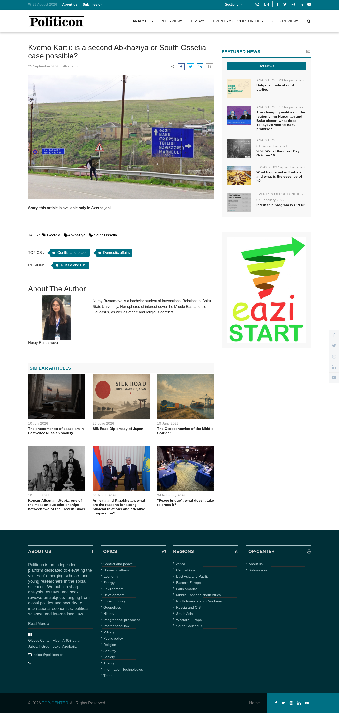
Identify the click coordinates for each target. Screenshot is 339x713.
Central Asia (185, 570)
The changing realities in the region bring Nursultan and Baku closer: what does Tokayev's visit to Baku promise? (280, 120)
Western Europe (189, 620)
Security (109, 651)
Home (254, 703)
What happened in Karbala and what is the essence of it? (279, 176)
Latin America (187, 589)
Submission (258, 570)
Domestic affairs (116, 252)
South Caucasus (189, 626)
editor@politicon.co (49, 655)
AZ (257, 4)
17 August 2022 (291, 107)
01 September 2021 (272, 146)
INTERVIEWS (171, 21)
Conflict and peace (72, 252)
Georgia (53, 235)
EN (266, 4)
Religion (109, 645)
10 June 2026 (39, 495)
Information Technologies (123, 669)
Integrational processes (121, 620)
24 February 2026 (171, 495)
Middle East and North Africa (198, 595)
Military (109, 632)
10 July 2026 (38, 423)
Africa (180, 564)
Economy (110, 576)
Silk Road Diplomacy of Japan (118, 429)
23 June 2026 (103, 423)
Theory (109, 663)
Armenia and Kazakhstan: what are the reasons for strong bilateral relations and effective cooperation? (119, 506)
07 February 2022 (270, 200)
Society (109, 657)
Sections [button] (232, 4)
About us (256, 564)
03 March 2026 (104, 495)
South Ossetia (105, 235)
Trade (108, 676)
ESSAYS (198, 21)
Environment (113, 589)
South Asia (184, 614)
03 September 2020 (289, 167)
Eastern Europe (188, 583)
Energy (109, 583)
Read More (37, 623)
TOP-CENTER (55, 703)
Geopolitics (112, 607)
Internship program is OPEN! (280, 205)
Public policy (113, 638)
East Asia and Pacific (192, 576)
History (108, 614)
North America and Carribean (199, 601)
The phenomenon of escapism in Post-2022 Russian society (56, 431)
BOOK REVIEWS (284, 21)
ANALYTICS (143, 21)
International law (116, 626)
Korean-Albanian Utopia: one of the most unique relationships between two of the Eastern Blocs (56, 504)
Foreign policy (114, 601)
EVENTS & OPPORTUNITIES (238, 21)
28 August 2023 (291, 80)
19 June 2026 (168, 423)
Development (113, 595)
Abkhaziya (76, 235)
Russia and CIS (73, 265)
